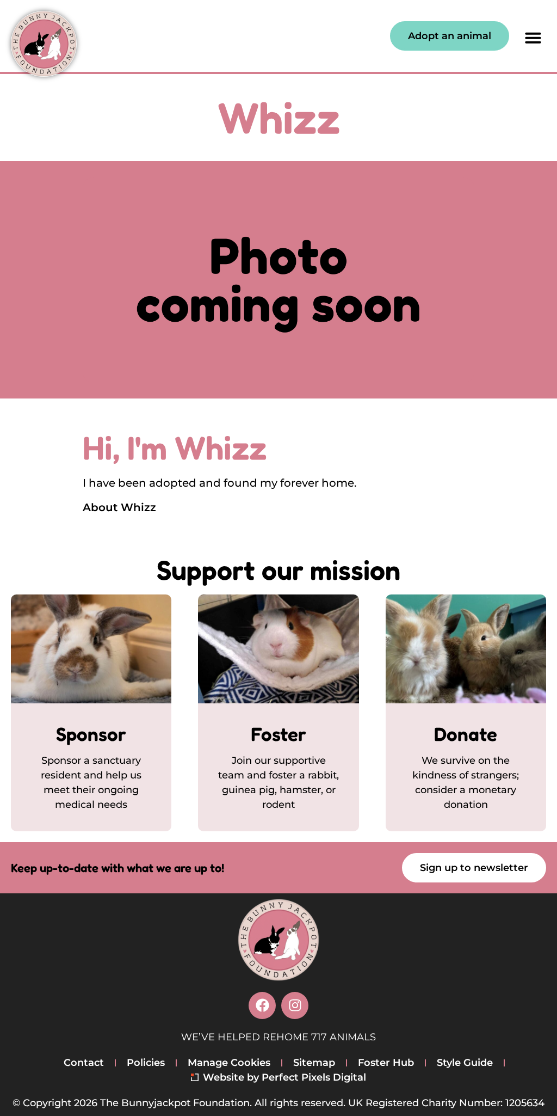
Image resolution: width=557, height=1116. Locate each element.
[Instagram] (294, 1005)
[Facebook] (262, 1005)
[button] (533, 37)
